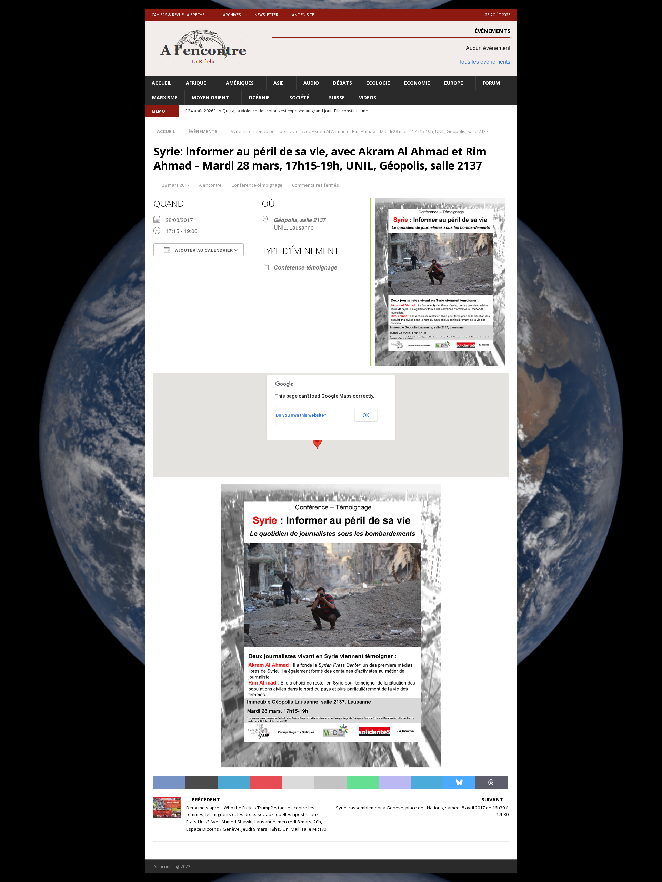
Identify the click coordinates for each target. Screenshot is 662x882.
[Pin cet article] (266, 782)
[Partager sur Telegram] (427, 782)
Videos (367, 97)
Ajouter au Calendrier (203, 250)
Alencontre (210, 185)
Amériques (240, 83)
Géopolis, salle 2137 (300, 220)
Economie (417, 83)
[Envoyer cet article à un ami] (298, 782)
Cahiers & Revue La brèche (178, 14)
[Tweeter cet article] (201, 782)
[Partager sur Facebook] (169, 782)
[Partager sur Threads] (491, 782)
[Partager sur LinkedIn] (234, 782)
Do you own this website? (301, 415)
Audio (311, 83)
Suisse (337, 97)
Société (299, 97)
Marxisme (165, 97)
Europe (453, 83)
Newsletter (266, 14)
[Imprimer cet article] (330, 782)
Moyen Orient (210, 97)
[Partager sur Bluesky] (459, 782)
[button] (317, 442)
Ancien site (303, 14)
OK (366, 415)
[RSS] (511, 111)
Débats (342, 83)
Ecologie (378, 83)
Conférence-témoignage (256, 185)
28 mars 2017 (175, 185)
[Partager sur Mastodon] (395, 782)
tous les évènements (485, 61)
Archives (232, 14)
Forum (491, 83)
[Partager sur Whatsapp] (363, 782)
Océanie (259, 97)
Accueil (162, 83)
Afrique (196, 83)
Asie (278, 83)
